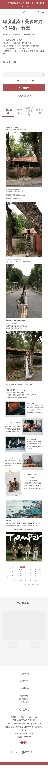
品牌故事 (24, 681)
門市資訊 (31, 720)
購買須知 (24, 695)
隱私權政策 (24, 699)
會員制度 (24, 702)
